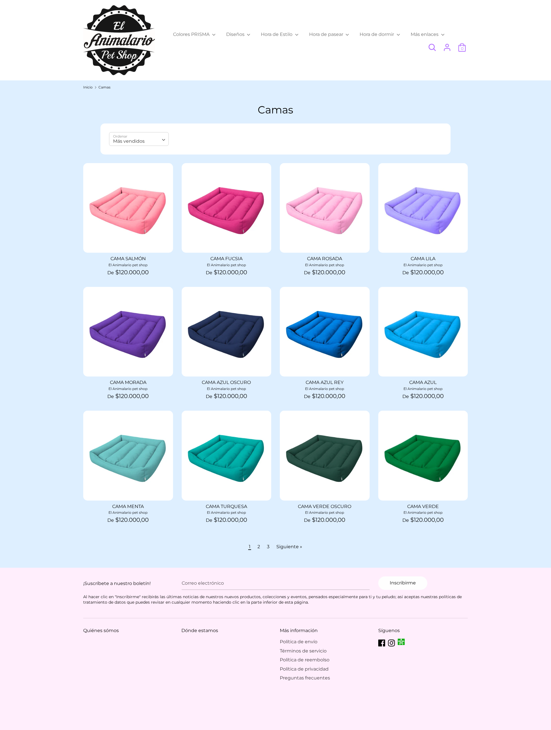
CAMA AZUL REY (325, 382)
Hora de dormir (377, 34)
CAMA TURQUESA (226, 506)
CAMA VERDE (423, 506)
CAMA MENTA (128, 506)
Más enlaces (425, 34)
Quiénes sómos (101, 630)
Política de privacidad (304, 669)
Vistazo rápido (128, 243)
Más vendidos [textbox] (129, 141)
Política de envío (298, 641)
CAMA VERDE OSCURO (324, 506)
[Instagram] (391, 642)
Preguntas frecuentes (305, 678)
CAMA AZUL (422, 382)
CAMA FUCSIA (226, 258)
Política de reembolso (304, 660)
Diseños (236, 34)
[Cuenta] (447, 45)
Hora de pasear (326, 34)
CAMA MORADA (128, 382)
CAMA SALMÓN (128, 258)
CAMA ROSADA (324, 258)
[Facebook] (381, 642)
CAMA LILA (423, 258)
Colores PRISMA (192, 34)
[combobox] (139, 139)
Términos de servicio (303, 651)
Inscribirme (403, 583)
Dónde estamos (199, 630)
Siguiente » (289, 546)
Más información (299, 630)
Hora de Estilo (277, 34)
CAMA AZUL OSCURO (226, 382)
